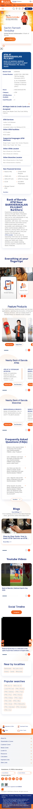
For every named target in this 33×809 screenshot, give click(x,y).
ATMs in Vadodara (9, 689)
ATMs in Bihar (16, 698)
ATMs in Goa (7, 707)
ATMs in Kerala (8, 701)
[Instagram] (6, 776)
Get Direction (18, 382)
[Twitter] (13, 776)
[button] (14, 9)
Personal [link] (14, 1)
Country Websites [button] (21, 770)
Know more (9, 342)
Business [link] (19, 1)
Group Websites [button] (5, 770)
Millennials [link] (9, 5)
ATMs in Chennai (17, 692)
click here (14, 803)
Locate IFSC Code (9, 686)
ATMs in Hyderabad (9, 704)
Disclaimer (11, 793)
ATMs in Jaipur (18, 695)
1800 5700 (18, 72)
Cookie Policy (5, 793)
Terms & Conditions (26, 793)
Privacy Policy (18, 793)
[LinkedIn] (9, 776)
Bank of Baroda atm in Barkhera (10, 151)
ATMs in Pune (8, 692)
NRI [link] (14, 5)
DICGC (20, 784)
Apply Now (19, 342)
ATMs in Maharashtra (19, 701)
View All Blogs (15, 509)
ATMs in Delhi (7, 698)
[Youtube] (17, 776)
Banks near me (17, 683)
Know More (9, 36)
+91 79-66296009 (21, 78)
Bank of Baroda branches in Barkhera (12, 160)
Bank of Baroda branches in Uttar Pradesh (13, 157)
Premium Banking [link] (21, 5)
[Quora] (20, 776)
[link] (17, 9)
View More (15, 497)
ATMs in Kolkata (8, 695)
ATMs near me (8, 683)
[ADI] (2, 645)
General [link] (3, 5)
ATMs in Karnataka (21, 704)
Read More (5, 189)
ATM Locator (9, 232)
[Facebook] (2, 776)
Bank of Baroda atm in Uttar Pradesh (11, 149)
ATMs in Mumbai (20, 686)
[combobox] (30, 641)
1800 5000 (25, 72)
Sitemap (3, 794)
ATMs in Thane (19, 689)
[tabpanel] (16, 28)
